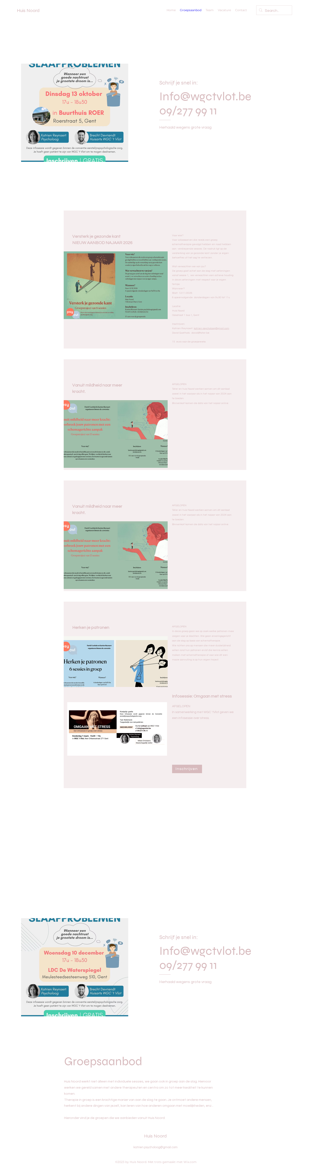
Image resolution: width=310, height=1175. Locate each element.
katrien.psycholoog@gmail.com (211, 328)
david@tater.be (200, 332)
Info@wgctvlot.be (205, 96)
